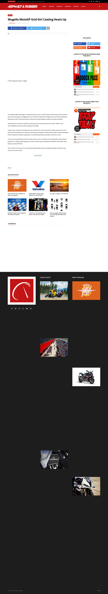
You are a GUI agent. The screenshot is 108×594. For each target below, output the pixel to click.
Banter (10, 15)
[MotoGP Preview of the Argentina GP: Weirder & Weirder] (17, 204)
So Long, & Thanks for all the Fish (59, 193)
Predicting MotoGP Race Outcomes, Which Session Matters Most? (31, 1)
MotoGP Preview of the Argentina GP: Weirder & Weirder (17, 213)
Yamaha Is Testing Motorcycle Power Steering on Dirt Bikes (37, 213)
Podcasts (59, 6)
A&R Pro (51, 6)
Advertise (68, 6)
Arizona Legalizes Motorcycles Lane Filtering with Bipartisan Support (58, 214)
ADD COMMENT (25, 23)
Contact (76, 6)
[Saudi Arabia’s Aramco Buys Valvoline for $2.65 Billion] (38, 185)
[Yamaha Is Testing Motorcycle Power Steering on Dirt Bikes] (38, 204)
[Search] (99, 6)
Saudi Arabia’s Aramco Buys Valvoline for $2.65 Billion (36, 194)
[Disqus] (38, 245)
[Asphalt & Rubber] (22, 6)
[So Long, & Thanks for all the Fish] (59, 185)
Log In (83, 6)
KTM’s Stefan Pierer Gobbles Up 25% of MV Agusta (16, 194)
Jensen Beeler (12, 23)
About (44, 6)
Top (99, 590)
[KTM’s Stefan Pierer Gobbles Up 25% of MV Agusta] (17, 185)
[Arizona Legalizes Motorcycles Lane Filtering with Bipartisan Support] (59, 204)
